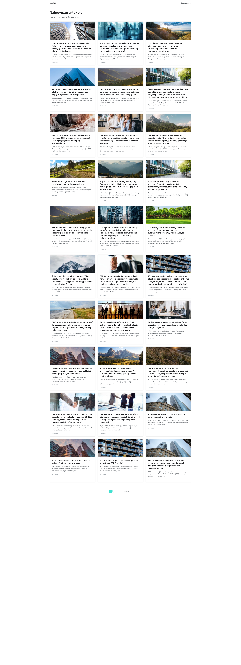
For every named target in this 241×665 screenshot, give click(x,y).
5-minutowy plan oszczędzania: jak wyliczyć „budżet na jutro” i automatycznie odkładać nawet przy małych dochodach (72, 371)
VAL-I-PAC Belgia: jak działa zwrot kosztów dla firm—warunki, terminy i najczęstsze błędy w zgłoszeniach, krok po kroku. (71, 92)
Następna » (127, 491)
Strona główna (186, 3)
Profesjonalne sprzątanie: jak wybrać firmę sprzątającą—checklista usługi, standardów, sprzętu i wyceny (168, 325)
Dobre (53, 3)
